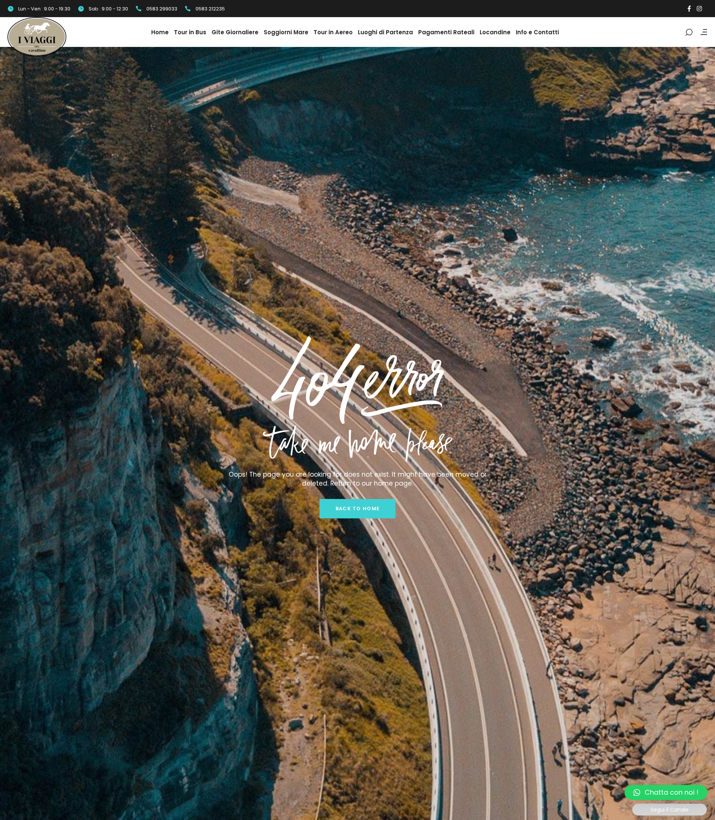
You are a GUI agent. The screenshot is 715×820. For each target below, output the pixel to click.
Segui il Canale (670, 809)
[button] (666, 792)
